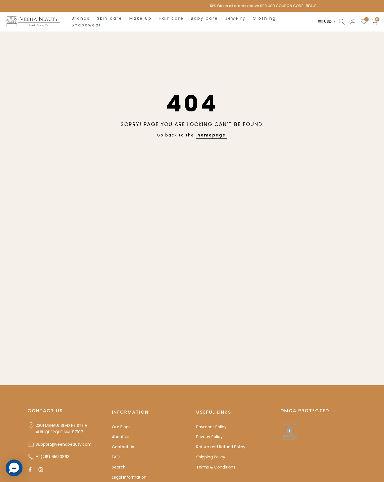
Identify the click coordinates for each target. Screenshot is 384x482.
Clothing (264, 18)
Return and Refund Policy (220, 447)
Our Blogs (121, 427)
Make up (140, 18)
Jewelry (235, 18)
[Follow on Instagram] (40, 469)
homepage (211, 135)
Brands (81, 18)
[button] (14, 467)
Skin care (109, 18)
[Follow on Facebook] (30, 469)
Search (119, 467)
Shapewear (86, 25)
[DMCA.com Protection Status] (289, 430)
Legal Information (129, 477)
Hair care (171, 18)
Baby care (204, 18)
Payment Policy (211, 427)
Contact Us (123, 447)
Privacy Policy (209, 437)
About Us (120, 437)
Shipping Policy (210, 457)
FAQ (116, 457)
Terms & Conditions (215, 467)
